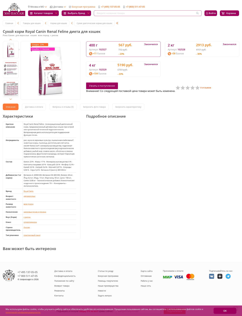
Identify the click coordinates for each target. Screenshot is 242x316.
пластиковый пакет (32, 235)
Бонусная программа (83, 6)
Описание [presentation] (11, 107)
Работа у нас (147, 281)
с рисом (27, 217)
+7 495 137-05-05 (28, 272)
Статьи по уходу (105, 271)
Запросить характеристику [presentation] (128, 107)
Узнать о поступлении (102, 85)
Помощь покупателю (108, 281)
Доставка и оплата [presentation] (34, 107)
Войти (212, 13)
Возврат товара (61, 285)
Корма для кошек (58, 23)
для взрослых (29, 196)
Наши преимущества (108, 285)
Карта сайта (147, 271)
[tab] (10, 107)
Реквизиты (59, 290)
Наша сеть (146, 285)
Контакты (59, 295)
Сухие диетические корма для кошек (94, 23)
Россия (27, 227)
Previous (10, 39)
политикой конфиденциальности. (23, 312)
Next (10, 99)
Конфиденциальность (64, 276)
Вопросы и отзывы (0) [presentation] (63, 107)
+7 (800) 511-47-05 (135, 6)
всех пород (28, 204)
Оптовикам (146, 276)
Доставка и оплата (63, 271)
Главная (9, 23)
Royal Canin (28, 191)
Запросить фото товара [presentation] (94, 107)
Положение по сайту (64, 281)
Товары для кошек (32, 23)
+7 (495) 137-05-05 (110, 6)
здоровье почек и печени (35, 212)
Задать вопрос (105, 295)
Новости (102, 290)
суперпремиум (30, 222)
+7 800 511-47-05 (28, 276)
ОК (225, 310)
